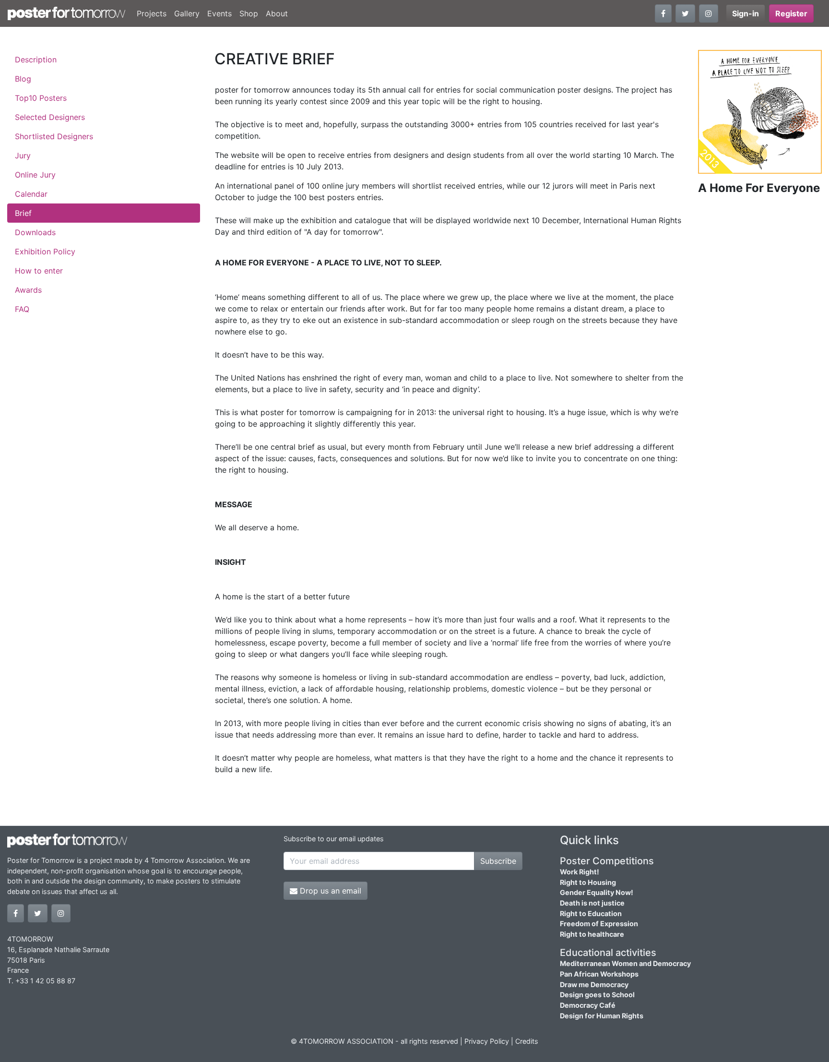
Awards (28, 290)
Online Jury (35, 174)
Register (791, 13)
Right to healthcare (592, 934)
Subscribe (498, 861)
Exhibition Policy (45, 251)
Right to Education (591, 913)
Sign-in (745, 13)
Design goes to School (597, 994)
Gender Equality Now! (596, 892)
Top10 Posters (41, 98)
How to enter (39, 270)
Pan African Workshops (599, 974)
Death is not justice (592, 903)
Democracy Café (588, 1005)
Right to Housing (588, 882)
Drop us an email (329, 890)
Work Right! (579, 872)
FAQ (22, 309)
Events (219, 13)
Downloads (35, 232)
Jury (23, 155)
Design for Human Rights (601, 1016)
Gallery (187, 13)
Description (36, 59)
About (277, 13)
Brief (23, 213)
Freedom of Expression (599, 923)
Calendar (31, 194)
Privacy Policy (486, 1041)
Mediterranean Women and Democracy (625, 963)
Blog (23, 79)
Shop (248, 13)
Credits (526, 1041)
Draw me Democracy (594, 984)
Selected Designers (50, 117)
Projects (151, 13)
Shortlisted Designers (54, 136)
